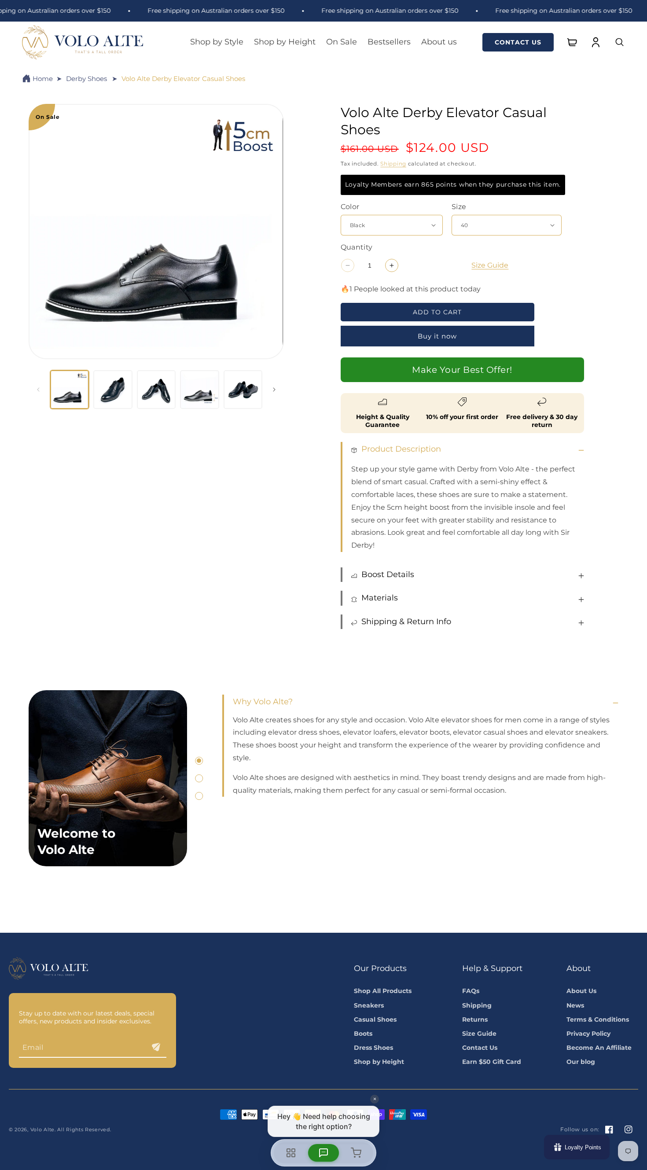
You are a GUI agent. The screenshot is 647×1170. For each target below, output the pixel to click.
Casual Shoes (375, 1019)
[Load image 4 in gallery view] (199, 389)
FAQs (470, 991)
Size (459, 206)
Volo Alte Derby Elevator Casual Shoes (183, 78)
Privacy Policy (588, 1034)
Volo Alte (42, 1129)
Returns (475, 1019)
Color (350, 206)
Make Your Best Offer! (462, 369)
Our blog (580, 1062)
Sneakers (369, 1005)
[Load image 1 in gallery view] (69, 389)
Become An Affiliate (599, 1048)
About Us (581, 991)
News (575, 1005)
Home (43, 78)
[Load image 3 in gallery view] (156, 389)
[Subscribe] (156, 1047)
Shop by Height (379, 1062)
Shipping (393, 163)
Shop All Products (383, 991)
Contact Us (518, 42)
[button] (217, 42)
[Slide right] (274, 389)
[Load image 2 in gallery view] (112, 389)
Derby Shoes (86, 78)
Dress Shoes (373, 1048)
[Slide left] (38, 389)
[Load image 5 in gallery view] (243, 389)
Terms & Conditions (597, 1019)
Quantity (357, 247)
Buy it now (437, 336)
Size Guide (489, 265)
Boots (363, 1034)
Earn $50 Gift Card (491, 1062)
